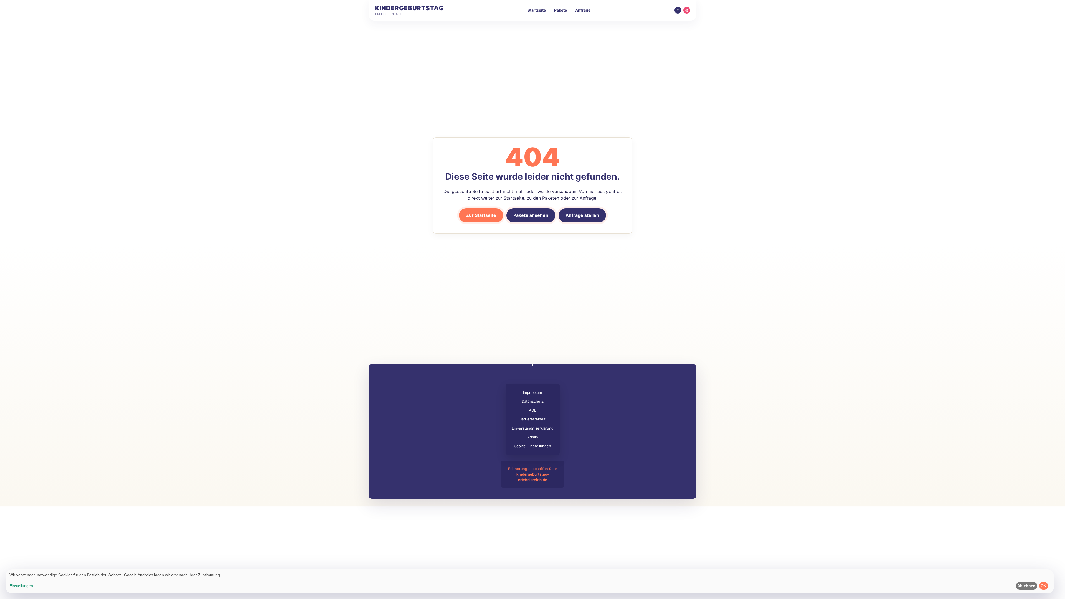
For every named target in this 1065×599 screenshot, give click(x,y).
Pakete (560, 10)
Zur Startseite (481, 215)
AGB (532, 410)
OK (1043, 585)
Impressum (532, 392)
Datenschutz (533, 401)
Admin (532, 437)
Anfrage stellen (582, 215)
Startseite (537, 10)
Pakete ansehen (530, 215)
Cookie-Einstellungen (532, 446)
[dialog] (530, 581)
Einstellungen (21, 585)
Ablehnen (1026, 585)
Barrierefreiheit (532, 419)
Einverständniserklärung (533, 428)
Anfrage (582, 10)
